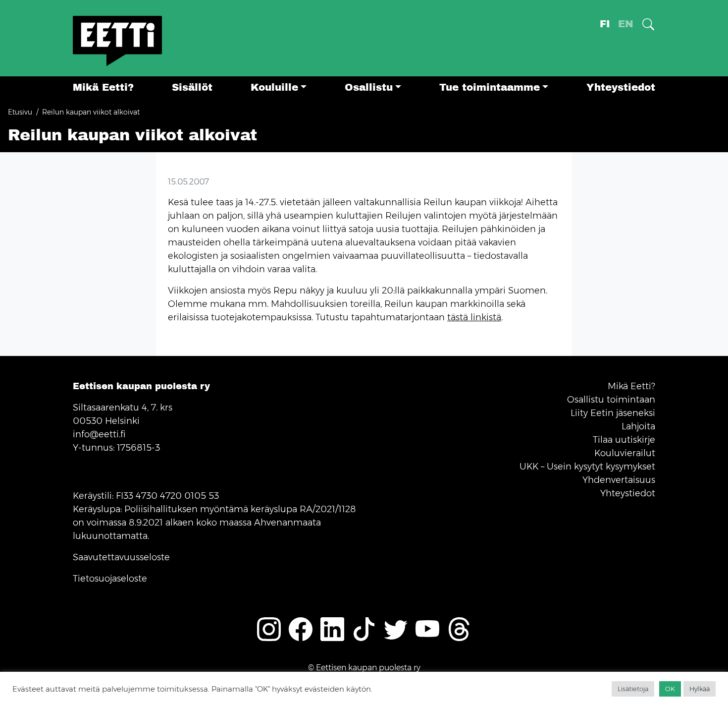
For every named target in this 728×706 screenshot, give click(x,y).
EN (625, 24)
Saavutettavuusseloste (121, 557)
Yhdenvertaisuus (618, 479)
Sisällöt (192, 87)
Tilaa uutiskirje (624, 439)
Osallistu (369, 87)
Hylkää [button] (699, 689)
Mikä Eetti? (103, 87)
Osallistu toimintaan (611, 399)
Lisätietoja (633, 689)
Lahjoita (638, 426)
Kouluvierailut (624, 453)
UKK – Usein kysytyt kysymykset (587, 466)
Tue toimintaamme (489, 87)
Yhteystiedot (620, 87)
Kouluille (274, 87)
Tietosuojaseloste (110, 578)
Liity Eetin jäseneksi (613, 413)
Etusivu (20, 112)
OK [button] (670, 689)
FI (605, 24)
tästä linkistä (474, 317)
